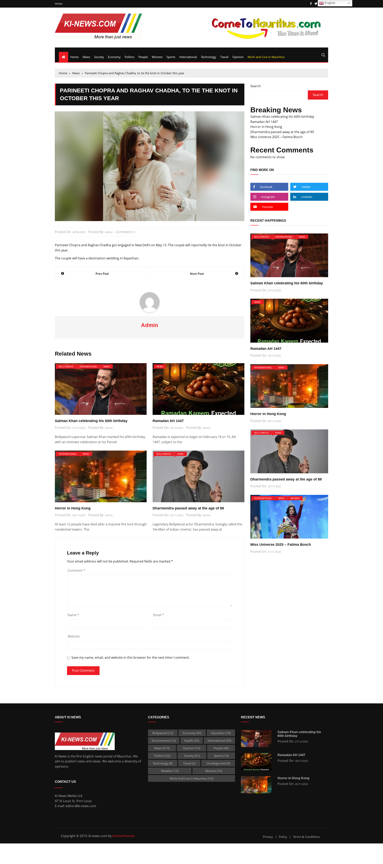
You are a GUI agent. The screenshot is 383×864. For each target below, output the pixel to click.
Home (58, 3)
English (329, 3)
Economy (114, 57)
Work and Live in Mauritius (266, 57)
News (86, 57)
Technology (208, 57)
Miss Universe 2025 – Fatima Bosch (276, 137)
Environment (164, 740)
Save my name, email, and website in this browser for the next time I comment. (130, 657)
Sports (171, 57)
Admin (109, 232)
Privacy (268, 836)
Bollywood (66, 366)
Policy (283, 836)
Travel (224, 57)
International (188, 57)
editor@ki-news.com (81, 806)
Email (158, 615)
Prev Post (102, 274)
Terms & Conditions (306, 836)
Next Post (197, 274)
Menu (59, 49)
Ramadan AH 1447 (168, 421)
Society (99, 57)
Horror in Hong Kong (73, 508)
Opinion (238, 57)
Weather (170, 771)
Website (74, 636)
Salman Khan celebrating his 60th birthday (91, 421)
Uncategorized (218, 763)
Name (73, 615)
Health (191, 740)
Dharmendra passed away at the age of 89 (188, 508)
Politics (129, 57)
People (143, 57)
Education (221, 733)
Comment (76, 570)
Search (255, 86)
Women (157, 57)
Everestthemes (123, 836)
